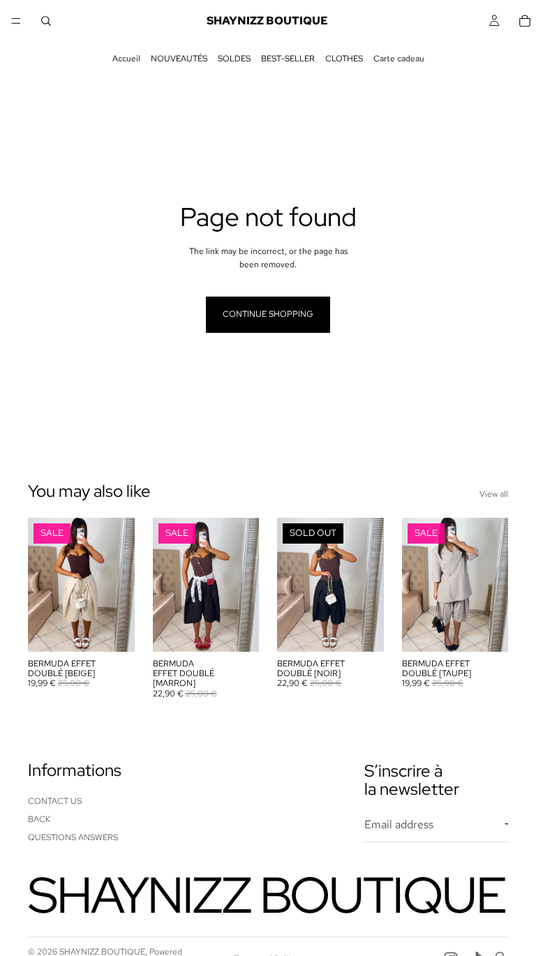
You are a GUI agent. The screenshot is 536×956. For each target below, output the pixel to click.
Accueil (126, 58)
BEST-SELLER (288, 58)
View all (493, 494)
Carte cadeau (398, 58)
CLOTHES (344, 58)
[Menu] (16, 21)
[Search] (46, 21)
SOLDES (234, 58)
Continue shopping (268, 314)
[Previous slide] (43, 584)
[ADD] (113, 630)
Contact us (55, 800)
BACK (39, 819)
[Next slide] (119, 584)
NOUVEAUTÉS (179, 58)
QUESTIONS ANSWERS (73, 837)
